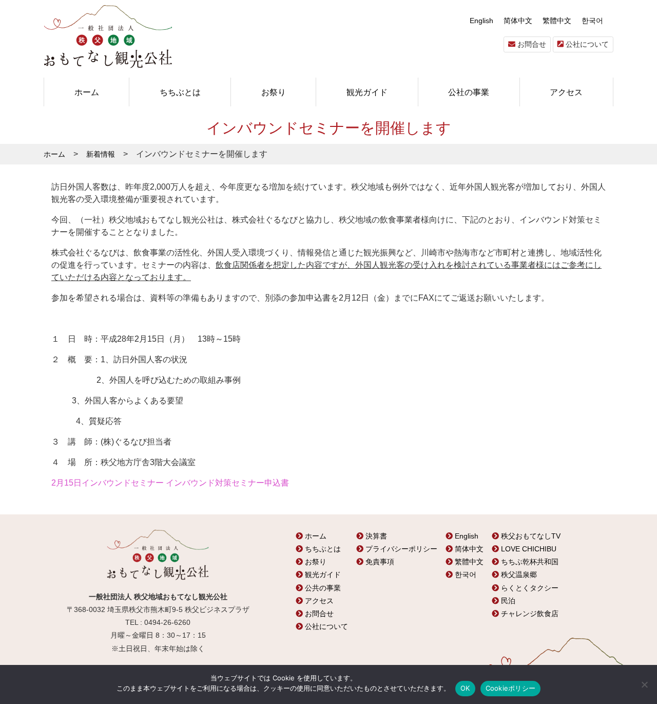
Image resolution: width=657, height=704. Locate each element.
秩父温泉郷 (518, 574)
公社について (586, 44)
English (481, 20)
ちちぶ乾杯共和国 (528, 562)
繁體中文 (557, 20)
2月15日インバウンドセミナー (107, 482)
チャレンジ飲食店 (528, 613)
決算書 (375, 536)
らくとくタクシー (528, 588)
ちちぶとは (180, 92)
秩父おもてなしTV (530, 536)
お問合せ (530, 44)
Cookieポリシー (511, 688)
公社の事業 (468, 92)
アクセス (566, 92)
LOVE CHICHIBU (527, 549)
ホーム (86, 92)
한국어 (592, 20)
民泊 (507, 601)
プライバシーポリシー (400, 549)
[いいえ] (644, 684)
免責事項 (378, 562)
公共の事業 (322, 588)
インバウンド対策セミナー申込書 (227, 482)
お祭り (273, 92)
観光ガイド (367, 92)
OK (465, 688)
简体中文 (518, 20)
